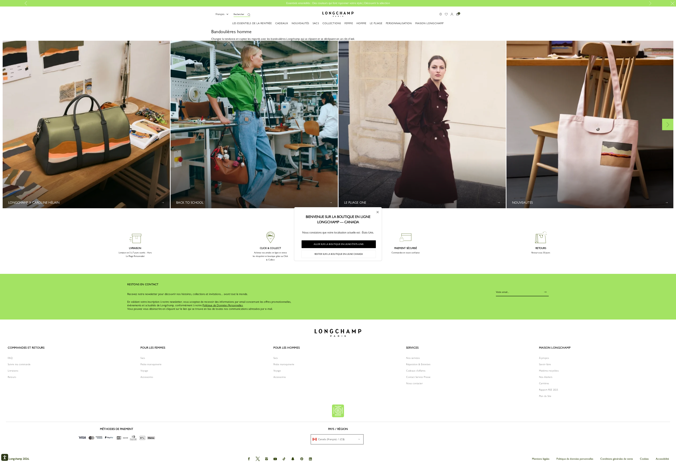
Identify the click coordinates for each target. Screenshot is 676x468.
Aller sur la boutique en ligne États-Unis (339, 244)
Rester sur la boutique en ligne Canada (339, 254)
